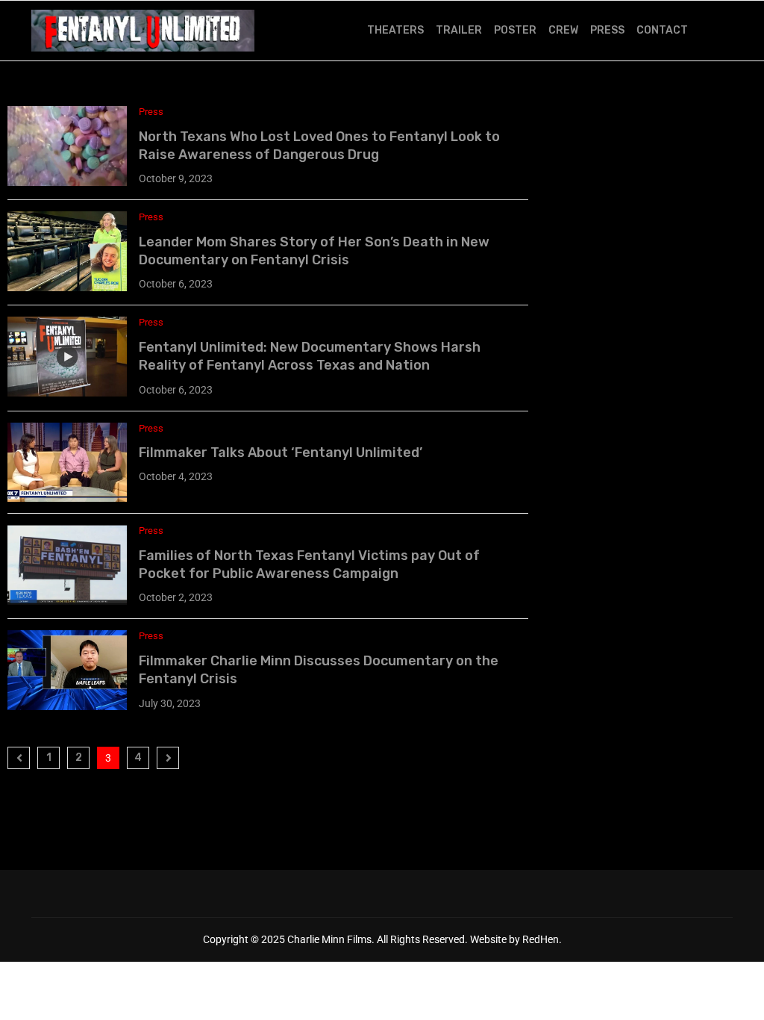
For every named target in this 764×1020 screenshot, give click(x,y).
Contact (662, 30)
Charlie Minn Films (329, 939)
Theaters (395, 30)
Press (607, 30)
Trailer (459, 30)
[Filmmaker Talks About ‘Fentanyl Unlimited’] (67, 463)
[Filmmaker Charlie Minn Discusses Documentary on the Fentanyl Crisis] (67, 670)
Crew (563, 30)
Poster (515, 30)
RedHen (540, 939)
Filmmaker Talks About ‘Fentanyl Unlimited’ (280, 452)
